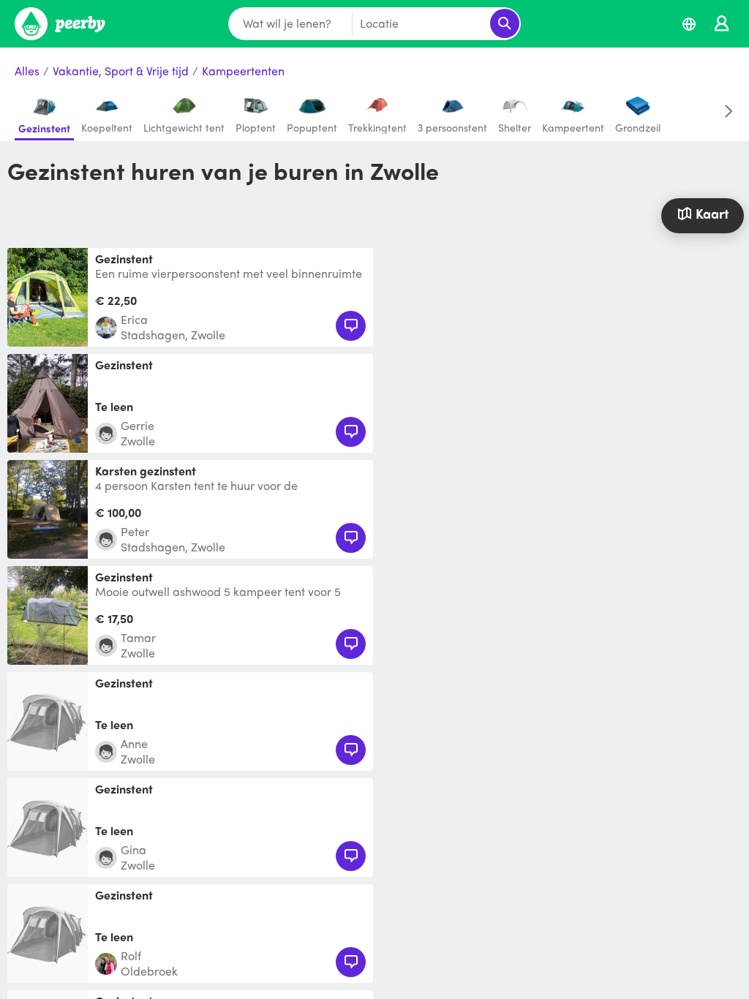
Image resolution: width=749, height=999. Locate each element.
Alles (27, 71)
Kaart (712, 213)
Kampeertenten (243, 71)
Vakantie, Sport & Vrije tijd (121, 71)
